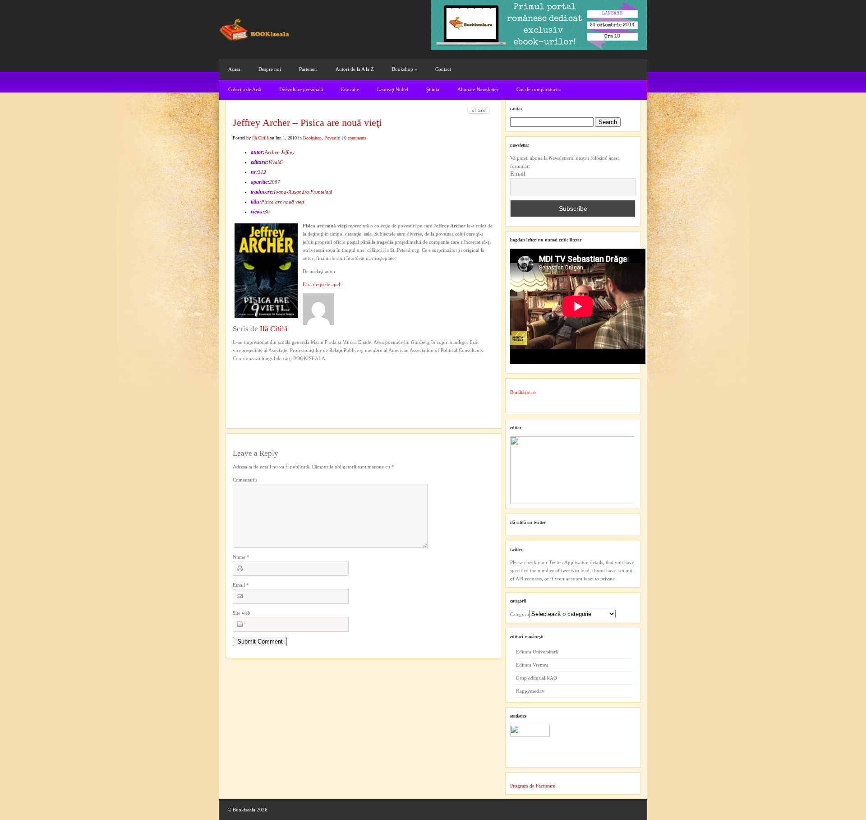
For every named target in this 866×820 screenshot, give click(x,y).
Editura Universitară (537, 651)
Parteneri (308, 69)
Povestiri (332, 137)
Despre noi (269, 69)
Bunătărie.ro (523, 392)
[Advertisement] (281, 380)
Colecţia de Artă (244, 89)
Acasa (234, 69)
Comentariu (245, 479)
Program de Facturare (532, 785)
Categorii (519, 614)
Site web (241, 613)
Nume (241, 557)
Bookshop (404, 69)
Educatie (350, 89)
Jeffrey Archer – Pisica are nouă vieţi (307, 122)
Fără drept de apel (321, 284)
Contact (443, 69)
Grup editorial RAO (536, 678)
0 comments (355, 137)
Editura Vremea (532, 664)
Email (241, 585)
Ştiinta (432, 89)
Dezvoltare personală (301, 89)
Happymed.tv (530, 691)
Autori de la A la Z (355, 69)
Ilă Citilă (260, 137)
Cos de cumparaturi (538, 89)
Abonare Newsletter (477, 89)
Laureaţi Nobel (392, 89)
